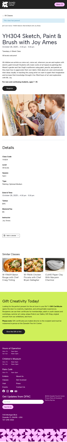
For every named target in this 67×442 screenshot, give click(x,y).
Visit (4, 383)
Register (9, 88)
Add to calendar (11, 235)
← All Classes (7, 15)
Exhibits (5, 376)
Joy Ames (6, 221)
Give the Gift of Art (13, 332)
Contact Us (20, 387)
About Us (19, 376)
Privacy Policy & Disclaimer (53, 398)
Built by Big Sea (50, 400)
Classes (5, 380)
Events (5, 387)
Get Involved (21, 380)
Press (18, 383)
